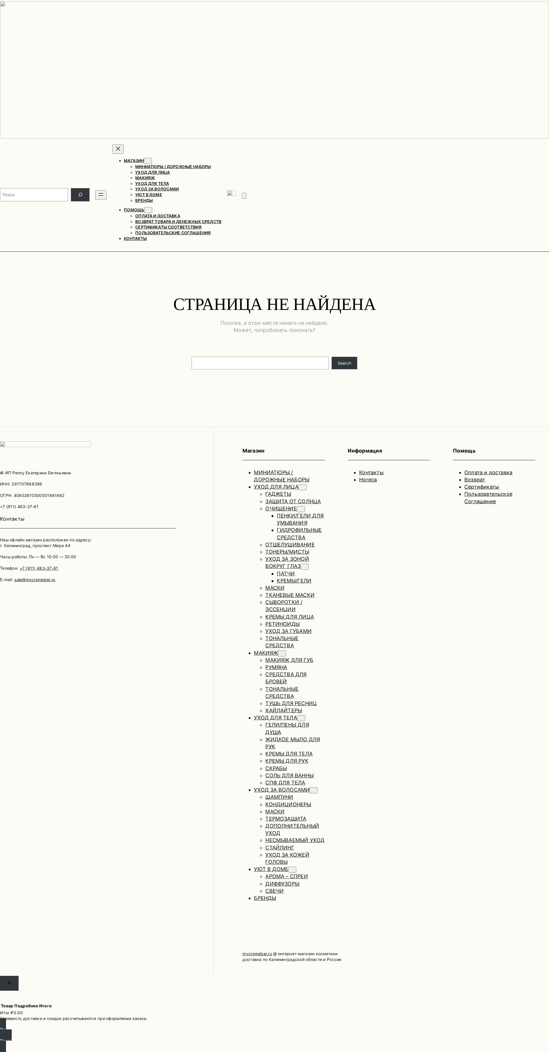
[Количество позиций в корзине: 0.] (244, 196)
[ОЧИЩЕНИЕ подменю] (301, 509)
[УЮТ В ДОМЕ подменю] (292, 870)
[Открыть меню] (101, 195)
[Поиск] (80, 195)
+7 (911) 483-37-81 (39, 568)
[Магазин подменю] (148, 161)
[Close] (9, 983)
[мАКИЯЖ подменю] (282, 653)
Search (344, 363)
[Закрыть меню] (118, 149)
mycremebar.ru (257, 953)
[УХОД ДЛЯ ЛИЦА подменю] (303, 487)
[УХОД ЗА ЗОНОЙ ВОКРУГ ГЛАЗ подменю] (305, 567)
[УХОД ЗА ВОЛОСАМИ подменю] (314, 790)
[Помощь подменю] (148, 210)
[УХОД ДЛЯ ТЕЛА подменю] (301, 718)
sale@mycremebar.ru (34, 579)
